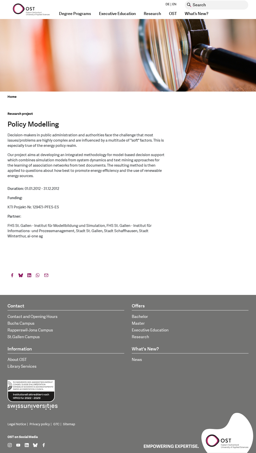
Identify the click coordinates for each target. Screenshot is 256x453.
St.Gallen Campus (24, 337)
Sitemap (69, 424)
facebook (12, 276)
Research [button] (152, 14)
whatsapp (38, 276)
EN (174, 4)
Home (12, 97)
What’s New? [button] (196, 14)
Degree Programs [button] (75, 14)
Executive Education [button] (117, 14)
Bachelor (140, 316)
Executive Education (150, 330)
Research (140, 337)
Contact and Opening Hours (33, 316)
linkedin (29, 276)
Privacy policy (40, 424)
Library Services (22, 366)
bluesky (20, 276)
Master (138, 323)
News (137, 359)
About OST (17, 359)
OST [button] (173, 14)
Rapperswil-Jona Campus (30, 330)
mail (46, 276)
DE (168, 4)
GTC (56, 424)
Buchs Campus (21, 323)
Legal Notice (17, 424)
